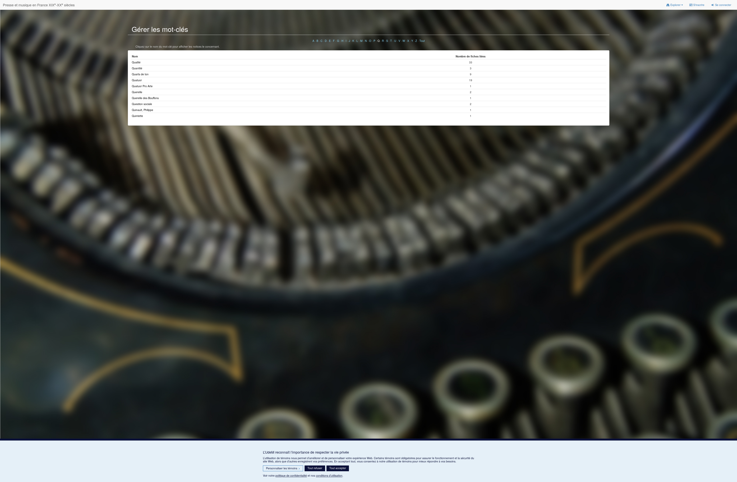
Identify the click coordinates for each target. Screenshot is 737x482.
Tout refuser (314, 468)
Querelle (137, 92)
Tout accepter (337, 468)
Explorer (675, 5)
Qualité (136, 62)
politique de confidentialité (291, 475)
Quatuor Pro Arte (142, 86)
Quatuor (137, 80)
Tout (422, 41)
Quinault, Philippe (142, 110)
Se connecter (722, 5)
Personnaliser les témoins (283, 468)
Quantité (137, 68)
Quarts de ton (140, 74)
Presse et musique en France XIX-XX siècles (39, 4)
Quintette (137, 116)
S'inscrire (698, 5)
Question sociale (142, 104)
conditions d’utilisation (329, 475)
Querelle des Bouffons (145, 98)
